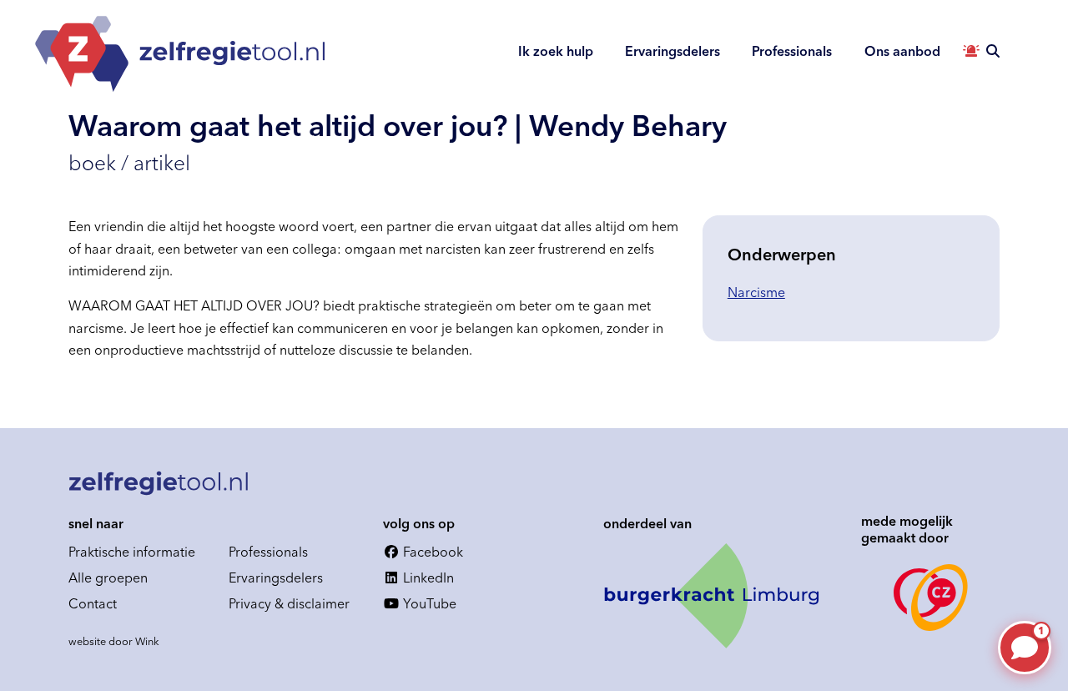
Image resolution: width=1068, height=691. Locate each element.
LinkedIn (427, 577)
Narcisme (756, 292)
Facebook (431, 551)
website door (113, 641)
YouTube (428, 603)
